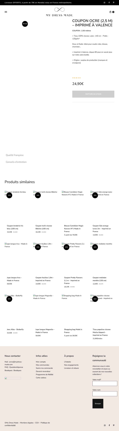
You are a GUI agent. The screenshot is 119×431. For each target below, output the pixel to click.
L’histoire (67, 362)
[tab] (16, 155)
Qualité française (15, 155)
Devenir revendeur (43, 371)
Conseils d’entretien (16, 162)
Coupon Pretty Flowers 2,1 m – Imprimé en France (73, 280)
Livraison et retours (71, 368)
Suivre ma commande (44, 368)
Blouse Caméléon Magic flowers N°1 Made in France (73, 229)
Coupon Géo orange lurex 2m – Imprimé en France (102, 229)
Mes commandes (42, 365)
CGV (37, 423)
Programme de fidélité (44, 374)
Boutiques (17, 370)
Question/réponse (16, 367)
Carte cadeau (41, 377)
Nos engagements (71, 365)
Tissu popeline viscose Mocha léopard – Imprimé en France (102, 332)
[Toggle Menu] (6, 12)
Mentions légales (26, 423)
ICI (96, 52)
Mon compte (41, 362)
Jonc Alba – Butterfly (15, 329)
